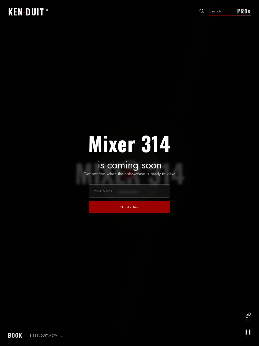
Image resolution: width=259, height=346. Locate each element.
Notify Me (129, 207)
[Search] (201, 11)
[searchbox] (221, 11)
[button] (29, 11)
